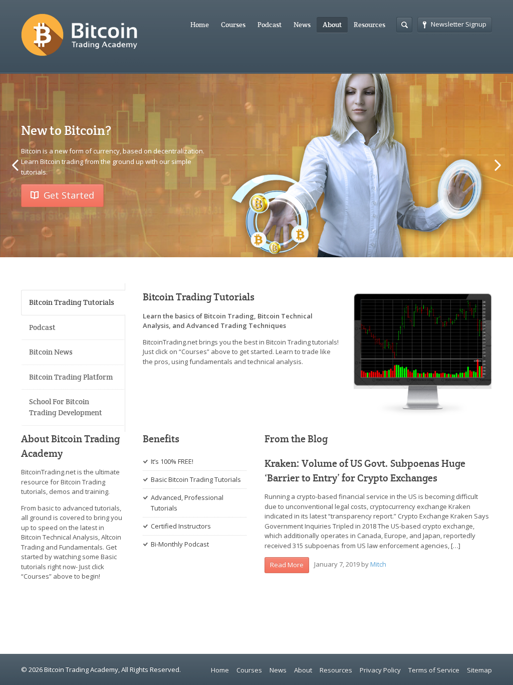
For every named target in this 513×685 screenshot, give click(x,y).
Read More (287, 564)
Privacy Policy (380, 669)
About (332, 24)
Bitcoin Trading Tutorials (71, 302)
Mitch (378, 564)
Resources (369, 24)
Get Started (69, 195)
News (302, 24)
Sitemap (479, 669)
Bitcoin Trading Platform (71, 377)
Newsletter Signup (458, 24)
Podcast (270, 24)
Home (199, 24)
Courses (233, 24)
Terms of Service (433, 669)
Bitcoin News (51, 352)
